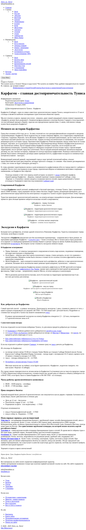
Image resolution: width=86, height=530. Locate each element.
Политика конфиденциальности (17, 520)
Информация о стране (21, 88)
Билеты (8, 482)
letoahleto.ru (5, 471)
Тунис (27, 101)
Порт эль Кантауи (21, 333)
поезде (75, 333)
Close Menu (6, 78)
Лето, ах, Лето (6, 2)
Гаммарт (33, 344)
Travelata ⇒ (5, 430)
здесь (47, 312)
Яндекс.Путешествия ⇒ (10, 439)
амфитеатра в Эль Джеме (29, 269)
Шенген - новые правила (15, 499)
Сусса (10, 333)
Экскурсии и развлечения (51, 88)
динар (57, 175)
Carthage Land (48, 181)
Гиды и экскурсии (12, 501)
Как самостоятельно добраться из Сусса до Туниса (24, 339)
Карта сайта (9, 516)
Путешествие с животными (15, 497)
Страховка (9, 488)
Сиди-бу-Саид (34, 240)
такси (53, 344)
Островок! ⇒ (6, 434)
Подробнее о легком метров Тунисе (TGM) (21, 362)
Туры (7, 480)
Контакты (9, 514)
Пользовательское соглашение (16, 518)
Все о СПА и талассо (13, 505)
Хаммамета (12, 331)
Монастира (65, 333)
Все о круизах (10, 503)
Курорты (38, 88)
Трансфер (9, 486)
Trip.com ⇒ (5, 420)
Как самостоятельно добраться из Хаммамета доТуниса (26, 341)
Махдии (56, 333)
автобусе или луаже (53, 331)
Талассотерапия (67, 88)
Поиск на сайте (11, 522)
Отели (32, 88)
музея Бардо (15, 244)
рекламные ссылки (9, 466)
